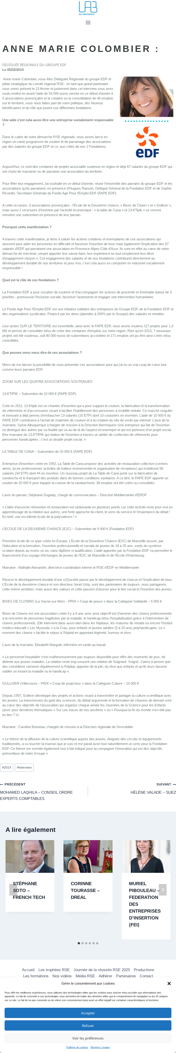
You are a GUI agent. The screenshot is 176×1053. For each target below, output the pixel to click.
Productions (144, 970)
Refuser (88, 1025)
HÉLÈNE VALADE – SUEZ (153, 789)
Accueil (28, 970)
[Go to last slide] (13, 890)
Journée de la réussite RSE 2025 (102, 970)
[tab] (79, 943)
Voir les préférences (88, 1038)
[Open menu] (88, 22)
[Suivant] (163, 890)
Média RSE (85, 976)
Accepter (88, 1013)
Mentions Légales (100, 1047)
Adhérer (105, 976)
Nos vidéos (62, 976)
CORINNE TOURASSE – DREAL (85, 890)
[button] (169, 983)
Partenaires (126, 976)
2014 (6, 767)
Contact (146, 976)
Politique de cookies (77, 1047)
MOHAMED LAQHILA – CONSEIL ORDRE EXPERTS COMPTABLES (36, 792)
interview (24, 767)
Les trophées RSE (54, 970)
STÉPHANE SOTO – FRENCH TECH (29, 890)
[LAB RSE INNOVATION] (88, 8)
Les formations (36, 976)
